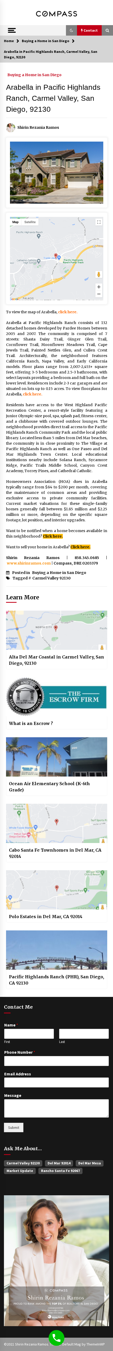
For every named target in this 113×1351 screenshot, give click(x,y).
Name (11, 1025)
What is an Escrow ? (31, 723)
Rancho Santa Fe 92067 (60, 1170)
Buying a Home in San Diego (34, 74)
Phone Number (19, 1052)
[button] (71, 30)
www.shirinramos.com (29, 563)
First (7, 1042)
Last (62, 1042)
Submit (13, 1127)
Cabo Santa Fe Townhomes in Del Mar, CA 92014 (55, 853)
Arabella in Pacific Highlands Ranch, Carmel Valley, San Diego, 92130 (53, 98)
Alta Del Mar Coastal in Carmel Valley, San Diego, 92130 (56, 660)
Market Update (20, 1170)
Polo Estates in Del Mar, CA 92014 (46, 916)
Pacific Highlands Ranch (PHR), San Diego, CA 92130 (56, 980)
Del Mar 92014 (59, 1163)
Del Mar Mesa (89, 1163)
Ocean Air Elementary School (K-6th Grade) (49, 786)
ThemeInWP (95, 1344)
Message (12, 1095)
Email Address (17, 1073)
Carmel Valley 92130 (51, 578)
